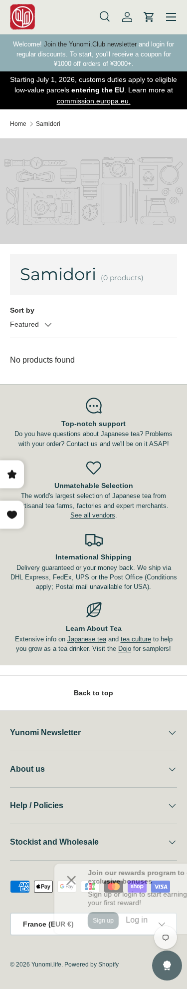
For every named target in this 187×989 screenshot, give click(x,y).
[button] (149, 17)
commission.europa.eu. (94, 101)
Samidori (48, 123)
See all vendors (92, 515)
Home (18, 123)
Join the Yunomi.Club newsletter (90, 44)
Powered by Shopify (91, 964)
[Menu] (171, 17)
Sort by (22, 310)
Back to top (93, 693)
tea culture (136, 639)
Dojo (124, 648)
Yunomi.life (46, 964)
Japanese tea (86, 639)
